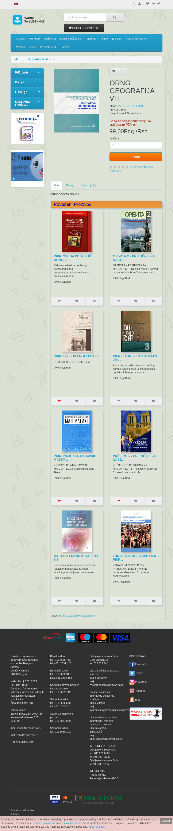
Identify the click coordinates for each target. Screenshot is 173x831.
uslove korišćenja (72, 823)
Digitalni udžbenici (70, 38)
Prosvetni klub (48, 47)
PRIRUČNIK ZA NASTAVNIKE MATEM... (75, 457)
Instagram (141, 682)
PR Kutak (34, 38)
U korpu (135, 156)
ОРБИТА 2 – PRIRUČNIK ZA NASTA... (134, 258)
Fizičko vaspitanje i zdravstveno (77, 615)
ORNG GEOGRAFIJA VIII (41, 59)
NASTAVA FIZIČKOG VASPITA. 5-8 (76, 557)
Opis (56, 185)
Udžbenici (50, 38)
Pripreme (91, 38)
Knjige (104, 38)
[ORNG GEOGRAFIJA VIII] (76, 101)
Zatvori (166, 820)
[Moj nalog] (140, 3)
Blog (138, 699)
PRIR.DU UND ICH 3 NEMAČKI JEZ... (135, 358)
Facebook (141, 664)
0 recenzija (136, 167)
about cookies (97, 826)
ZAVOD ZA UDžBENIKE (130, 106)
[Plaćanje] (158, 3)
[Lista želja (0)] (147, 3)
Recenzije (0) (88, 185)
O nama (20, 38)
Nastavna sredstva (136, 38)
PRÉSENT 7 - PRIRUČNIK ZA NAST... (134, 457)
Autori (32, 47)
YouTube (140, 690)
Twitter (139, 673)
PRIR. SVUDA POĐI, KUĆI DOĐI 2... (73, 258)
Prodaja (20, 47)
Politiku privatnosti (43, 823)
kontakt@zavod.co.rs (29, 728)
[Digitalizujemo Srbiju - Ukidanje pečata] (145, 712)
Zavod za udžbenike (22, 810)
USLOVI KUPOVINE (22, 742)
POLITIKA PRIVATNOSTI (24, 735)
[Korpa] (153, 3)
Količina (114, 138)
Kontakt (65, 47)
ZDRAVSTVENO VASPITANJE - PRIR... (136, 557)
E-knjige (117, 38)
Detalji (70, 185)
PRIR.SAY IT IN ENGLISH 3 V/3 (76, 356)
